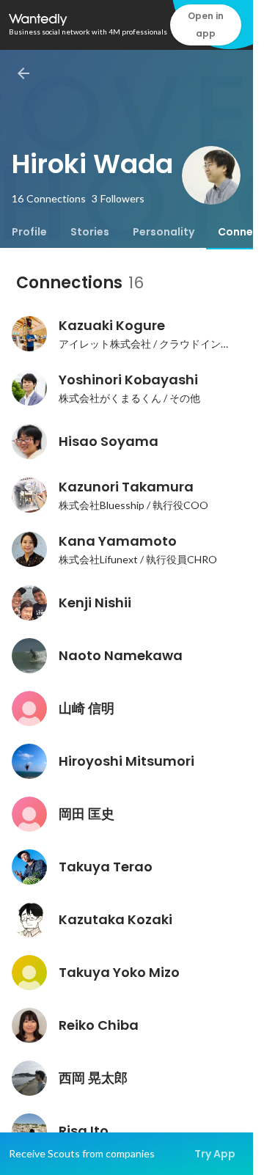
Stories (89, 231)
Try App (214, 1153)
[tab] (29, 231)
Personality (163, 231)
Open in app (206, 25)
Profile (29, 231)
